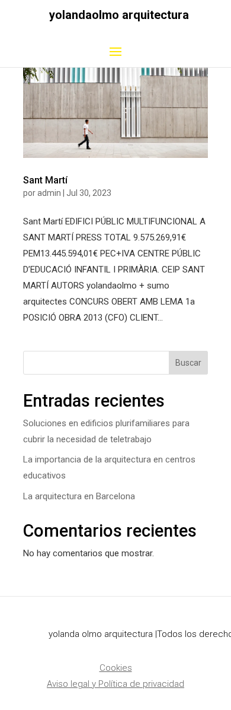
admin (49, 193)
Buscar (188, 362)
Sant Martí (45, 180)
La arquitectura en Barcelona (79, 496)
